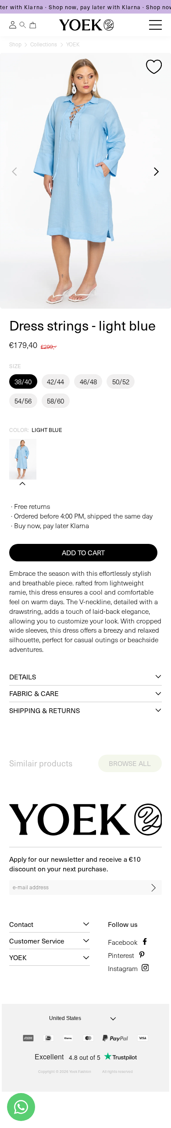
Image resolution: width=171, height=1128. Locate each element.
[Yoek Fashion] (86, 25)
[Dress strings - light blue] (22, 459)
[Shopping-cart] (33, 25)
